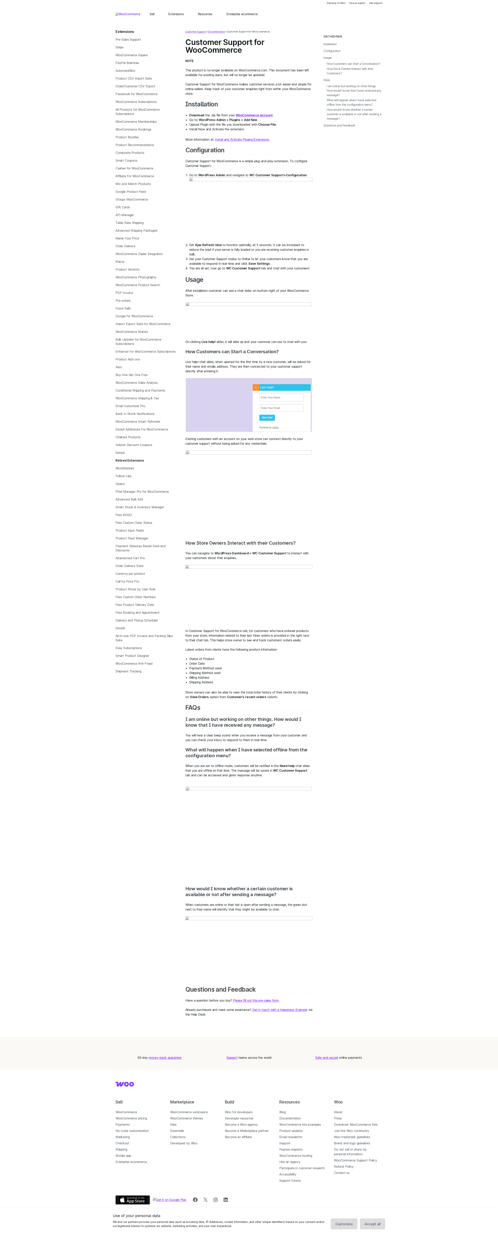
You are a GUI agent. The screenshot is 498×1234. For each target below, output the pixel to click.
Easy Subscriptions (129, 648)
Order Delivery (126, 246)
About (338, 1112)
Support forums (290, 1180)
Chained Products (128, 437)
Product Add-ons (128, 359)
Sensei (120, 453)
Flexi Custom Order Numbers (136, 597)
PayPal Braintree (127, 63)
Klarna (120, 262)
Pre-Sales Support (128, 39)
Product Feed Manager (132, 538)
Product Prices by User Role (135, 589)
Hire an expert (357, 3)
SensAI (120, 628)
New (173, 1124)
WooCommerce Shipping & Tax (137, 398)
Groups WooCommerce (132, 199)
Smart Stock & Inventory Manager (140, 507)
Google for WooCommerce (134, 316)
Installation (201, 104)
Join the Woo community (351, 1131)
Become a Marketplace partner (247, 1131)
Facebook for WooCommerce (137, 94)
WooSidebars (125, 468)
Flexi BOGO (124, 515)
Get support (375, 3)
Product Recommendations (135, 145)
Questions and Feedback (220, 989)
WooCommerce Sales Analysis (137, 383)
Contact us (341, 1173)
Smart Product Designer (132, 656)
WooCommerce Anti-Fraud (134, 663)
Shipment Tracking (128, 671)
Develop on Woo (336, 3)
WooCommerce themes (186, 1118)
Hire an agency (290, 1162)
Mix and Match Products (133, 184)
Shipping (121, 1149)
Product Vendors (127, 269)
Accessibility (287, 1174)
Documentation (216, 31)
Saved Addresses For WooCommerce (142, 429)
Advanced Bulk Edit (129, 499)
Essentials (177, 1131)
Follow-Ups (124, 476)
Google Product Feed (131, 192)
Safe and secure (326, 1058)
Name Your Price (127, 238)
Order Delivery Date (129, 566)
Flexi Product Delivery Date (135, 605)
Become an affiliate (238, 1137)
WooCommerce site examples (300, 1124)
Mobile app (123, 1156)
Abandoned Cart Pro (130, 558)
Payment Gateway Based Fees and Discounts (141, 548)
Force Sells (123, 308)
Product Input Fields (130, 530)
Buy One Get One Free (131, 375)
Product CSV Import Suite (134, 78)
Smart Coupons (126, 160)
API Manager (125, 215)
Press (338, 1118)
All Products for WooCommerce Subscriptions (138, 112)
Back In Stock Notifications (135, 414)
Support (232, 1058)
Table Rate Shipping (130, 223)
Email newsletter (290, 1137)
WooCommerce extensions (189, 1112)
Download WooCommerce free (356, 1124)
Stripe (120, 47)
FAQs (192, 707)
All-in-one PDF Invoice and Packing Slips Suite (144, 638)
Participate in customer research (301, 1168)
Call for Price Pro (127, 581)
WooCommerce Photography (136, 277)
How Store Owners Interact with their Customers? (240, 543)
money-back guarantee (165, 1058)
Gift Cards (123, 207)
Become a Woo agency (241, 1124)
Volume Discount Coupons (134, 445)
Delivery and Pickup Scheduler (137, 620)
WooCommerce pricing (131, 1118)
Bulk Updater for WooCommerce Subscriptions (138, 341)
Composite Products (130, 153)
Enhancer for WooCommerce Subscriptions (146, 351)
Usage (194, 279)
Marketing (123, 1137)
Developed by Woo (183, 1143)
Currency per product (130, 574)
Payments (123, 1124)
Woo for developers (239, 1112)
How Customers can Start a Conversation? (232, 351)
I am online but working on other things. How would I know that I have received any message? (243, 722)
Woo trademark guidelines (352, 1137)
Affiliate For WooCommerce (135, 176)
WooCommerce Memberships (136, 122)
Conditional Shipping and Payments (140, 390)
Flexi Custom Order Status (134, 523)
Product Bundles (127, 137)
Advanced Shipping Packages (136, 230)
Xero (119, 367)
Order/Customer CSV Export (135, 86)
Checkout (122, 1143)
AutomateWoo (125, 71)
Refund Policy (344, 1166)
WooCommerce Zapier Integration (139, 254)
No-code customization (132, 1131)
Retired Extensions (130, 460)
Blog (282, 1112)
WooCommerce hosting (295, 1156)
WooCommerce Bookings (133, 129)
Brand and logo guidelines (352, 1143)
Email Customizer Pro (130, 406)
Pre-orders (123, 300)
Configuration (204, 150)
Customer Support (195, 31)
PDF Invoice (124, 293)
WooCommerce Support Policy (355, 1160)
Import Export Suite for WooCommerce (143, 324)
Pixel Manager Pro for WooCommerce (142, 491)
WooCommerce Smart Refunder (138, 421)
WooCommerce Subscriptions (136, 102)
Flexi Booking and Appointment (138, 612)
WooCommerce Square (132, 55)
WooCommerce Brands (132, 332)
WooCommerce (126, 1112)
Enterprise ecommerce (131, 1162)
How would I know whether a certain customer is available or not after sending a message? (239, 891)
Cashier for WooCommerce (134, 168)
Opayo (120, 484)
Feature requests (290, 1149)
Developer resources (239, 1118)
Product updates (291, 1131)
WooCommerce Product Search (138, 285)
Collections (178, 1137)
